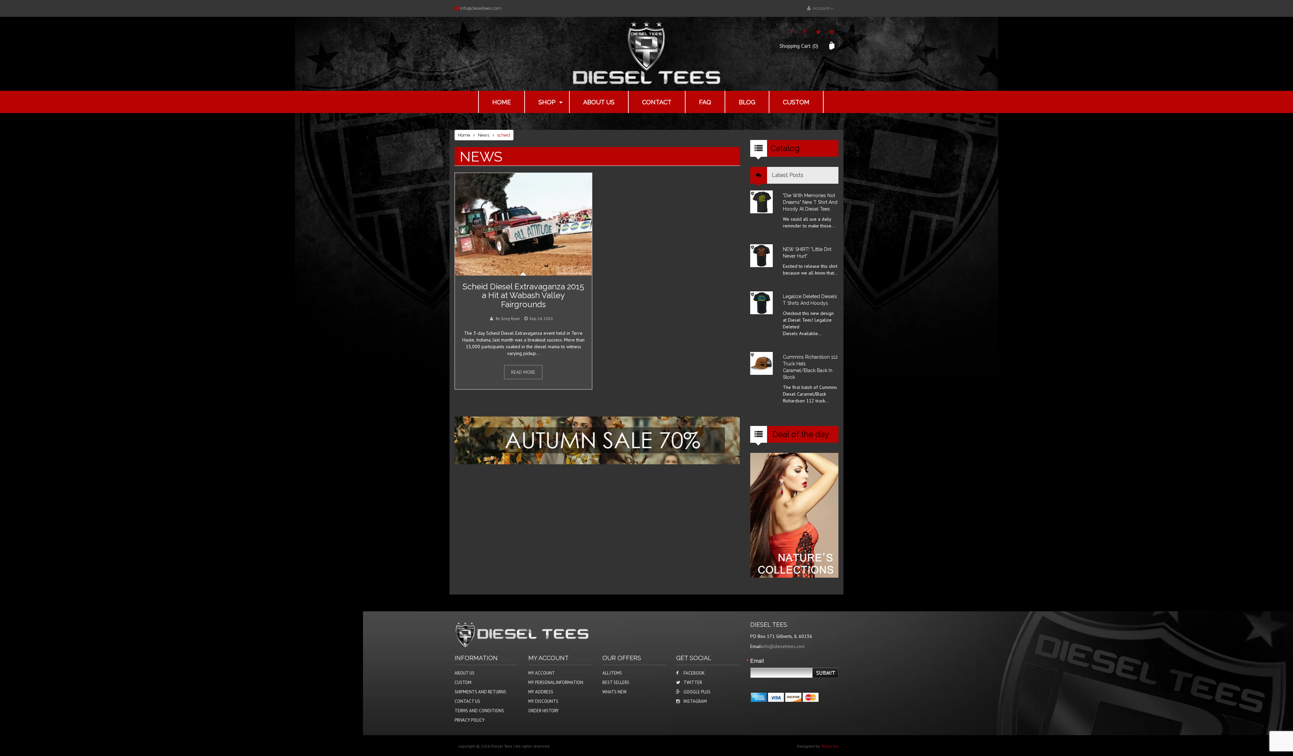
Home (501, 102)
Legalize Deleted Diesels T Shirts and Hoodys (810, 300)
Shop (547, 102)
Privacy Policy (470, 720)
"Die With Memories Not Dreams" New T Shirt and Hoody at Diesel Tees (810, 202)
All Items (612, 673)
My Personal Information (555, 682)
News (483, 135)
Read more (523, 372)
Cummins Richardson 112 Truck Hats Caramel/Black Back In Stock (810, 367)
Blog (747, 102)
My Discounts (543, 701)
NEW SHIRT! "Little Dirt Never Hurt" (807, 253)
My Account (541, 673)
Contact (656, 102)
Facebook (694, 673)
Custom (796, 102)
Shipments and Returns (480, 692)
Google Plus (697, 692)
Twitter (693, 682)
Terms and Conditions (479, 711)
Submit (826, 673)
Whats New (614, 692)
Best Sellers (615, 682)
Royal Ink (830, 746)
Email (757, 660)
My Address (540, 692)
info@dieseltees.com (480, 8)
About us (599, 102)
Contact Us (467, 701)
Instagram (695, 701)
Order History (543, 711)
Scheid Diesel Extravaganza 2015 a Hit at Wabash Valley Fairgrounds (523, 295)
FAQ (705, 102)
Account (820, 8)
